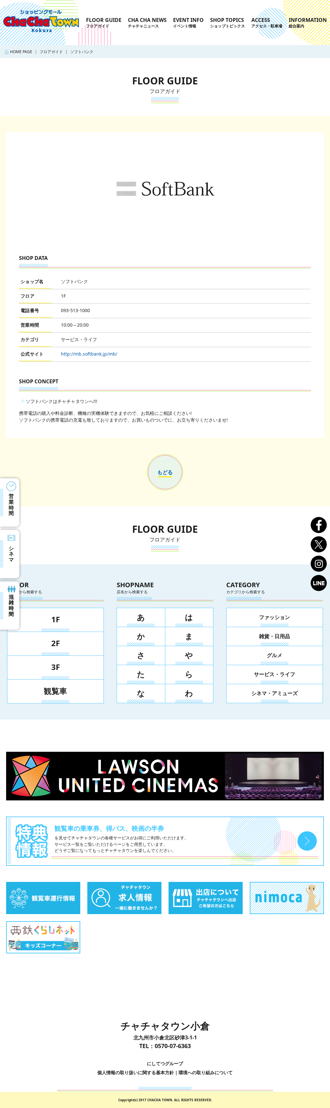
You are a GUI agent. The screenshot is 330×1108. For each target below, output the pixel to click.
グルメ (274, 655)
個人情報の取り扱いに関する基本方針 (135, 1072)
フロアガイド (51, 51)
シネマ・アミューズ (274, 693)
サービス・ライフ (274, 674)
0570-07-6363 (173, 1046)
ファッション (274, 617)
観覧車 (55, 690)
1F (55, 619)
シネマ (11, 554)
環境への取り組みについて (206, 1072)
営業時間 (11, 504)
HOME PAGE (21, 51)
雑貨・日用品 (274, 636)
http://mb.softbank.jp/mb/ (89, 354)
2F (55, 643)
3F (55, 667)
